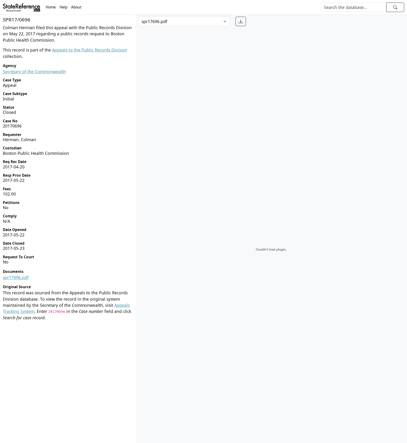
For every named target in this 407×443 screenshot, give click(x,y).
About (76, 7)
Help (63, 7)
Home (51, 7)
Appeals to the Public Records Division (89, 50)
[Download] (241, 21)
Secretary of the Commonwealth (34, 71)
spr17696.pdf (15, 277)
